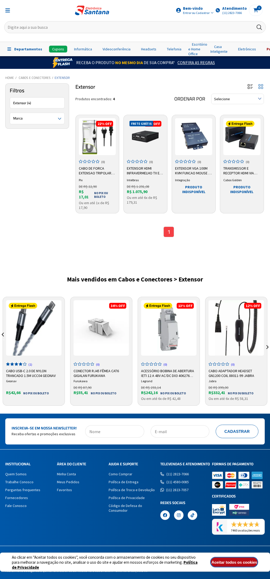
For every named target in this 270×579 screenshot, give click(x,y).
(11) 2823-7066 (177, 474)
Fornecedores (16, 497)
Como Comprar (120, 474)
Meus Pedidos (68, 482)
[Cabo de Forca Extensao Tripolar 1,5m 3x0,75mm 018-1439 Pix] (97, 136)
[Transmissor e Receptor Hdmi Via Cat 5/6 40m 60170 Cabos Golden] (242, 136)
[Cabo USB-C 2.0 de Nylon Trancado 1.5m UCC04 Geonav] (33, 328)
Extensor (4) (22, 103)
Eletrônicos (247, 49)
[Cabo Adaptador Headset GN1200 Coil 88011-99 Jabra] (236, 328)
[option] (34, 351)
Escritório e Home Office (197, 49)
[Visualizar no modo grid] (261, 86)
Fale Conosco (16, 505)
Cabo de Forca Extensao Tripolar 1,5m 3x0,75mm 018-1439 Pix (95, 171)
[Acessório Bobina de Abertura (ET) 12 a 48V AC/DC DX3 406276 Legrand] (168, 328)
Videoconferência (117, 49)
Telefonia (174, 49)
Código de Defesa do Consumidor (125, 508)
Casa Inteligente (219, 49)
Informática (83, 49)
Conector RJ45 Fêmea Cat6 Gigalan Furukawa (96, 373)
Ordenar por (189, 99)
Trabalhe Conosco (19, 482)
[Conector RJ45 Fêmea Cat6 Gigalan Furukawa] (101, 328)
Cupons (58, 49)
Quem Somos (16, 474)
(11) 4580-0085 (177, 482)
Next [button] (267, 340)
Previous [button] (2, 340)
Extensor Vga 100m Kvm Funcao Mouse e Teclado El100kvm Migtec (192, 171)
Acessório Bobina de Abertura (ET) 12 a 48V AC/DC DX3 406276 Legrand (167, 373)
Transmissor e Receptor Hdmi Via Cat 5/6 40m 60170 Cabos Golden (238, 171)
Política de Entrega (123, 482)
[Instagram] (179, 515)
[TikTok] (192, 515)
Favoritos (64, 489)
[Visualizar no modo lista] (250, 86)
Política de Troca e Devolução (132, 489)
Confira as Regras (196, 62)
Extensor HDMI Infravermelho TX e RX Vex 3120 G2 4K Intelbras (143, 171)
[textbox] (135, 27)
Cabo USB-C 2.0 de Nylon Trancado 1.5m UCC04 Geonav (31, 373)
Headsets (148, 49)
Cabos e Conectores (35, 78)
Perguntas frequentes (22, 489)
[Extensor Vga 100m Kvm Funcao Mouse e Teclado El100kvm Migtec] (193, 136)
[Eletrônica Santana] (92, 10)
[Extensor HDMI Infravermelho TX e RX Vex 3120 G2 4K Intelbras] (145, 136)
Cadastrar (237, 431)
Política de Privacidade (127, 497)
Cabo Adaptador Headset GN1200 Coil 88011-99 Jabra (231, 373)
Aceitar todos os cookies (234, 562)
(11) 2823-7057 (177, 489)
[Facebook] (165, 515)
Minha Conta (66, 474)
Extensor (62, 78)
